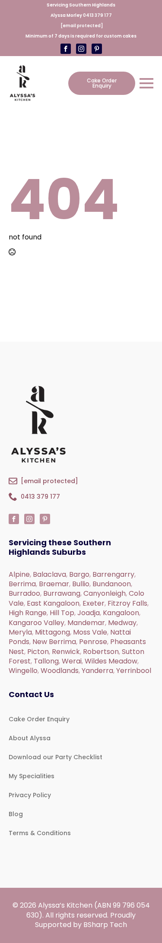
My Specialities (31, 776)
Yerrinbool (133, 671)
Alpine (19, 574)
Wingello (23, 671)
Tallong (46, 661)
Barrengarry (113, 574)
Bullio (80, 584)
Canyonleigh (104, 593)
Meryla (20, 632)
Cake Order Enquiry (39, 719)
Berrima (22, 584)
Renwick (66, 652)
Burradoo (24, 593)
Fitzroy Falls (127, 603)
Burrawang (61, 593)
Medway (122, 623)
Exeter (94, 603)
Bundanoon (111, 584)
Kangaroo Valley (36, 623)
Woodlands (60, 671)
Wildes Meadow (111, 661)
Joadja (88, 613)
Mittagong (52, 632)
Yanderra (97, 671)
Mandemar (86, 623)
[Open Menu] (146, 83)
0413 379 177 (97, 15)
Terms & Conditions (40, 833)
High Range (28, 613)
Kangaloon (121, 613)
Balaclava (49, 574)
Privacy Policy (30, 795)
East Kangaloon (53, 603)
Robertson (101, 652)
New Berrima (54, 642)
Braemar (54, 584)
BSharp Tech (105, 925)
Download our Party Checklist (55, 757)
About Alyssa (30, 738)
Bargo (79, 574)
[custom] (81, 49)
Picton (38, 652)
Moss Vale (90, 632)
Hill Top (62, 613)
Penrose (93, 642)
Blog (16, 814)
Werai (72, 661)
